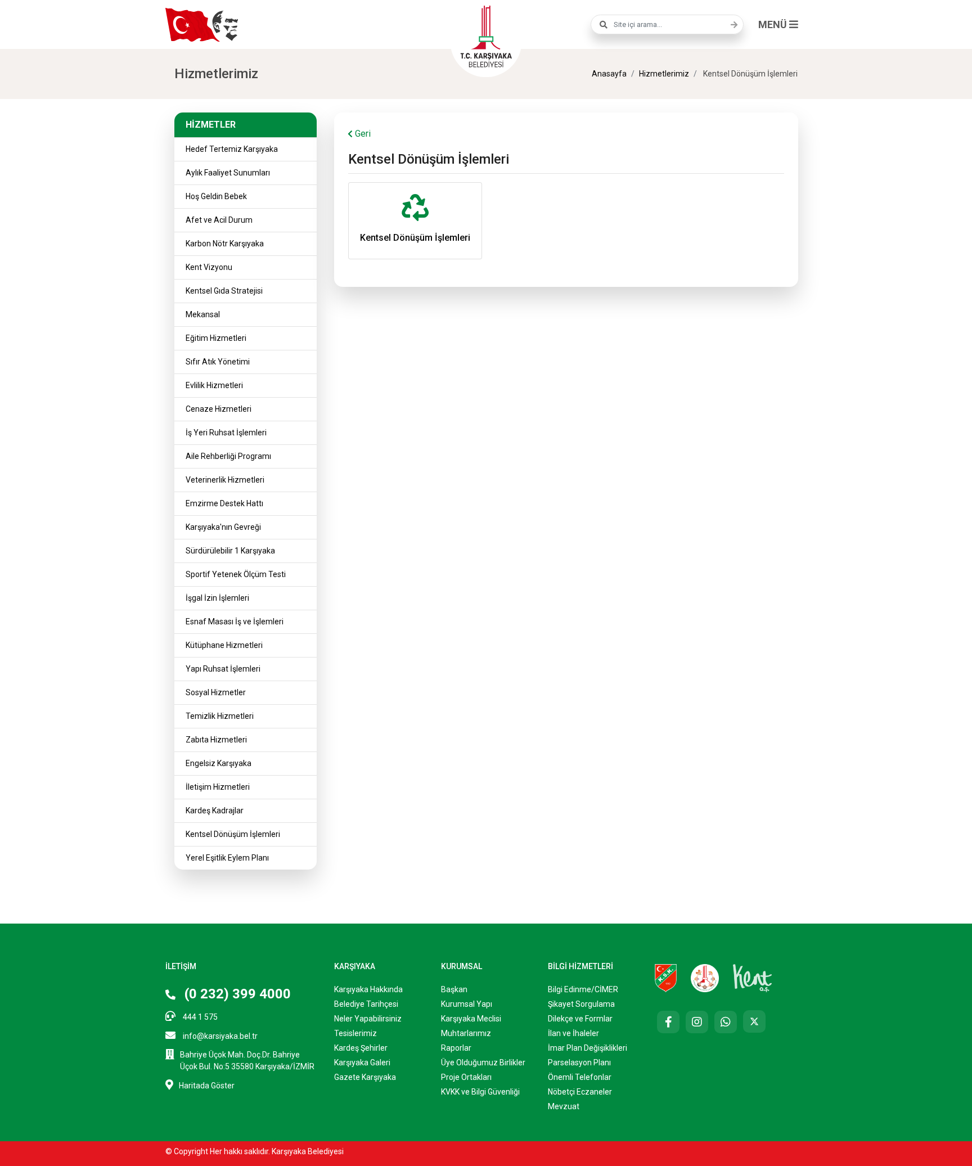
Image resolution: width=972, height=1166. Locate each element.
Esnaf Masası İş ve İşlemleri (235, 621)
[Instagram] (697, 1022)
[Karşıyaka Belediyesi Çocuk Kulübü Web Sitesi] (705, 977)
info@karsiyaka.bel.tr (219, 1036)
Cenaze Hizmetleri (218, 408)
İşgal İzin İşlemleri (217, 597)
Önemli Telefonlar (579, 1077)
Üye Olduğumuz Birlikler (483, 1062)
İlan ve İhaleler (573, 1033)
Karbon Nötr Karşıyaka (225, 243)
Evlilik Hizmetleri (214, 385)
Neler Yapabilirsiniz (368, 1018)
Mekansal (203, 314)
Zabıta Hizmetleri (216, 739)
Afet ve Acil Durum (219, 219)
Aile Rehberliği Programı (228, 456)
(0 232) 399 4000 (236, 994)
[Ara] (731, 24)
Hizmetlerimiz (664, 73)
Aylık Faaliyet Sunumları (228, 172)
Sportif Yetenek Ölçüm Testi (236, 574)
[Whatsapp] (725, 1022)
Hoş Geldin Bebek (216, 196)
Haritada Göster (207, 1085)
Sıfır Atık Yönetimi (218, 361)
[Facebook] (668, 1022)
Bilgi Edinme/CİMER (583, 989)
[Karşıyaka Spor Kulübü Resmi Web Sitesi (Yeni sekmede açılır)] (666, 977)
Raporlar (456, 1047)
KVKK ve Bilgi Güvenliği (480, 1091)
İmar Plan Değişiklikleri (587, 1047)
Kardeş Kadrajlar (215, 810)
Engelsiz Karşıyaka (218, 763)
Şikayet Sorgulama (581, 1004)
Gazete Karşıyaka (365, 1077)
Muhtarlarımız (466, 1033)
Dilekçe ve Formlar (580, 1018)
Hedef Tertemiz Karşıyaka (232, 149)
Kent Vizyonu (209, 267)
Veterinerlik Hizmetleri (225, 479)
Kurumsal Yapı (466, 1004)
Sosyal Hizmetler (216, 692)
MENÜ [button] (773, 24)
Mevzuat (563, 1106)
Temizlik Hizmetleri (220, 716)
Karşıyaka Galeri (362, 1062)
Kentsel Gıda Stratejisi (224, 290)
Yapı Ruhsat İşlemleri (223, 668)
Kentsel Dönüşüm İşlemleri (233, 834)
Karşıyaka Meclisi (471, 1018)
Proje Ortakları (466, 1077)
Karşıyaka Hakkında (368, 989)
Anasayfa (609, 73)
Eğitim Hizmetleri (216, 338)
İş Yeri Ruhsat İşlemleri (226, 432)
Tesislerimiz (355, 1033)
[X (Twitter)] (754, 1021)
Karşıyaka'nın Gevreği (223, 527)
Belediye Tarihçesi (366, 1004)
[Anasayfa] (486, 35)
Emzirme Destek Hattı (224, 503)
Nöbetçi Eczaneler (580, 1091)
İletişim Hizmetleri (218, 786)
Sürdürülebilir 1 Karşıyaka (230, 550)
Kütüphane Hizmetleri (224, 645)
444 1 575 (199, 1016)
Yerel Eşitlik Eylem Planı (227, 857)
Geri (362, 133)
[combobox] (667, 24)
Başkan (454, 989)
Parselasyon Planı (579, 1062)
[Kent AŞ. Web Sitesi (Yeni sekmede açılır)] (752, 977)
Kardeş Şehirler (361, 1047)
